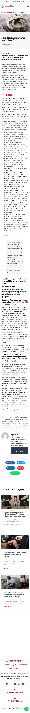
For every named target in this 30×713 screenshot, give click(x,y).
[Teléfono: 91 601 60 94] (15, 688)
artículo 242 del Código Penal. (14, 360)
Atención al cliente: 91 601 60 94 (15, 1)
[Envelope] (23, 684)
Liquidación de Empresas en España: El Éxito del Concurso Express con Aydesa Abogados (14, 514)
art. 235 (10, 129)
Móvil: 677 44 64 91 (15, 701)
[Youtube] (15, 684)
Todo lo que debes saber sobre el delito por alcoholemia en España (15, 554)
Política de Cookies (7, 708)
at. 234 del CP (18, 98)
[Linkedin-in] (7, 684)
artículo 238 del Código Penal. (14, 303)
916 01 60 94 (17, 669)
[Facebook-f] (11, 684)
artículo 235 (14, 340)
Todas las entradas (19, 450)
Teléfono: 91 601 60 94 (15, 692)
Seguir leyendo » (8, 528)
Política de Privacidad (16, 708)
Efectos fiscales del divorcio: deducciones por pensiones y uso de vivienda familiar (14, 595)
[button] (10, 462)
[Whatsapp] (19, 684)
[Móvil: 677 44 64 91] (15, 697)
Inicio (2, 12)
